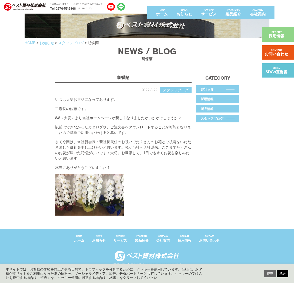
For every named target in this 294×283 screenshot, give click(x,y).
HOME (162, 12)
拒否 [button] (270, 273)
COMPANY (258, 12)
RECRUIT (276, 34)
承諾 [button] (283, 273)
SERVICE (209, 12)
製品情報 (207, 109)
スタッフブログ (212, 118)
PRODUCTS (233, 12)
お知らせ (207, 89)
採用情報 (207, 99)
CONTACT (276, 52)
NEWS (184, 12)
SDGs (277, 70)
